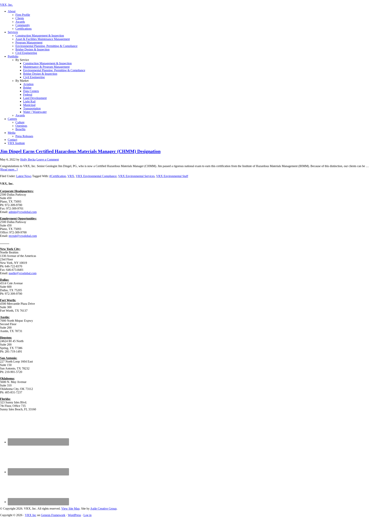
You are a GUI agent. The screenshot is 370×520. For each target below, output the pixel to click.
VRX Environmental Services (136, 176)
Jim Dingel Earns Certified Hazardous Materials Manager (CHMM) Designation (80, 151)
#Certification (57, 176)
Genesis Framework (53, 515)
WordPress (74, 515)
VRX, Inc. (6, 4)
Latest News (23, 176)
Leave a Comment (47, 159)
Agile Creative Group (103, 508)
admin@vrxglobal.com (23, 212)
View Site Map (70, 508)
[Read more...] (9, 169)
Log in (87, 515)
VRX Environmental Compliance (96, 176)
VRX (70, 176)
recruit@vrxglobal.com (23, 235)
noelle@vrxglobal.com (22, 273)
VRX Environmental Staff (172, 176)
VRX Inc (30, 515)
